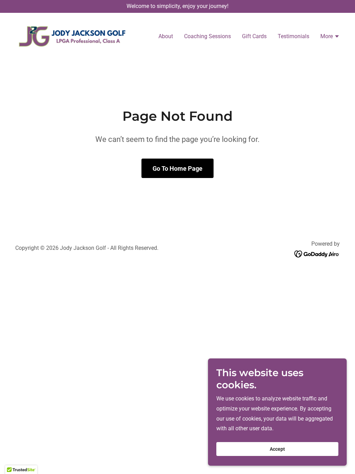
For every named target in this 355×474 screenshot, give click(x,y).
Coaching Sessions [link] (207, 36)
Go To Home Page (177, 168)
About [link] (165, 36)
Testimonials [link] (293, 36)
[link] (72, 36)
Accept (277, 449)
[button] (330, 37)
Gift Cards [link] (254, 36)
